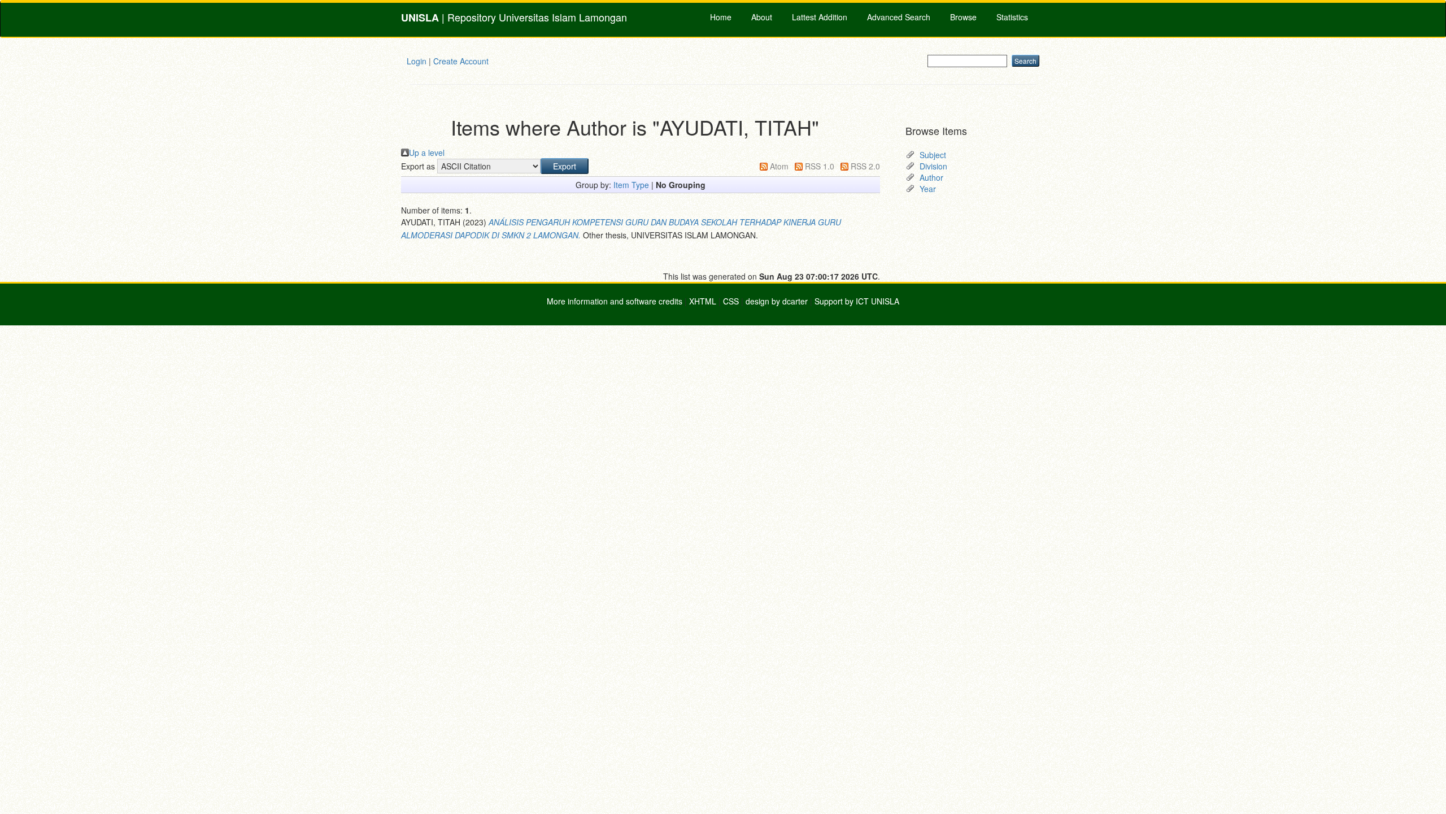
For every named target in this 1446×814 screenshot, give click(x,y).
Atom (779, 166)
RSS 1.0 (819, 166)
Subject (933, 154)
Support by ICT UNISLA (857, 301)
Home (720, 17)
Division (933, 166)
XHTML (702, 301)
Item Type (631, 184)
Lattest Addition (819, 17)
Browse (963, 17)
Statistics (1012, 17)
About (761, 17)
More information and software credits (614, 301)
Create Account (461, 61)
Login (416, 61)
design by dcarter (777, 301)
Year (928, 188)
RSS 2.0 (865, 166)
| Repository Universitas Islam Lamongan (514, 17)
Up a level (427, 152)
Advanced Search (898, 17)
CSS (731, 301)
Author (931, 177)
